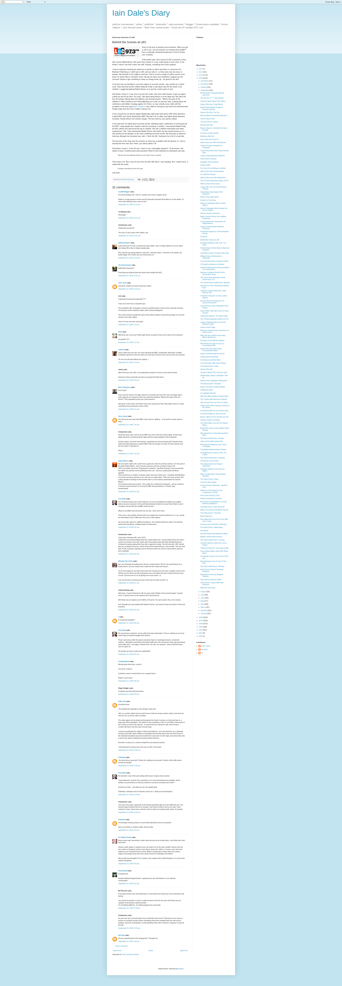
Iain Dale (121, 935)
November (205, 84)
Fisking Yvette (205, 165)
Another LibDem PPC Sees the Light (213, 372)
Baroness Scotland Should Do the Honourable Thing (212, 273)
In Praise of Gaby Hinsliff (209, 133)
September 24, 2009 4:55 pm (128, 864)
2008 (201, 617)
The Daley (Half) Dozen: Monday (212, 566)
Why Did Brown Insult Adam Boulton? (213, 115)
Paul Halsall (122, 871)
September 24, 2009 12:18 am (129, 205)
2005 (201, 627)
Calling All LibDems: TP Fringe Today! (214, 316)
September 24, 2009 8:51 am (128, 654)
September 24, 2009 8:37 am (128, 583)
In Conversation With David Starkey (213, 363)
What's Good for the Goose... (210, 184)
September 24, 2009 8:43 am (128, 623)
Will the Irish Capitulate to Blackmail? (213, 381)
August (203, 592)
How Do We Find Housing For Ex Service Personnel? (212, 302)
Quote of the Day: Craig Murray (211, 104)
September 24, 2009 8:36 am (128, 554)
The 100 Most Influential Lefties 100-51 (214, 181)
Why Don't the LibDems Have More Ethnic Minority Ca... (213, 336)
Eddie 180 (122, 701)
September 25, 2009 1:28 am (128, 941)
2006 (201, 624)
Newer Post (117, 951)
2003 (201, 633)
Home (151, 951)
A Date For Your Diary (208, 200)
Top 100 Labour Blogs (208, 482)
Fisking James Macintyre (209, 357)
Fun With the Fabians (208, 174)
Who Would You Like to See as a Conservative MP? (212, 344)
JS (202, 653)
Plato (120, 332)
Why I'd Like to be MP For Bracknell (213, 142)
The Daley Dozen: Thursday (210, 384)
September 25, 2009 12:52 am (129, 928)
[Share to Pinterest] (153, 179)
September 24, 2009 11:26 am (129, 766)
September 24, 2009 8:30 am (128, 527)
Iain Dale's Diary (141, 12)
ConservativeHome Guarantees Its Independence (212, 222)
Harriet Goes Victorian (208, 159)
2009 (201, 78)
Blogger (181, 969)
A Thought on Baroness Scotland (212, 264)
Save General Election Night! (210, 580)
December (205, 81)
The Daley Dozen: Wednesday (211, 527)
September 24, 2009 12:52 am (129, 276)
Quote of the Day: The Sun (209, 112)
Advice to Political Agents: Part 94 (212, 354)
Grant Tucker (205, 646)
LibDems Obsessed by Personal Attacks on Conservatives (214, 268)
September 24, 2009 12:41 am (129, 236)
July (202, 595)
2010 (201, 75)
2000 (201, 636)
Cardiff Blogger (124, 192)
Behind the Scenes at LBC (209, 240)
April (202, 604)
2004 (201, 630)
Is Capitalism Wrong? (208, 393)
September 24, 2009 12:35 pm (129, 812)
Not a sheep (122, 416)
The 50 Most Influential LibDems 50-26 (214, 319)
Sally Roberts (123, 461)
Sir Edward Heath (124, 837)
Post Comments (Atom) (130, 954)
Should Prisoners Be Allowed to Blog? (214, 534)
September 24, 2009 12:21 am (129, 218)
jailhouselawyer (124, 243)
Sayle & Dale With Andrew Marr (211, 441)
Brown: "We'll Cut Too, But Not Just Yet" (214, 417)
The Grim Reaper (124, 265)
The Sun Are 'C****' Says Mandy (212, 98)
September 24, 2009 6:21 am (128, 409)
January (204, 613)
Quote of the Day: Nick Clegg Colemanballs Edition (210, 350)
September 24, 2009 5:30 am (128, 380)
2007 (201, 621)
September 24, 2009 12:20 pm (129, 795)
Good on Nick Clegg (207, 327)
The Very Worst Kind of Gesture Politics (214, 261)
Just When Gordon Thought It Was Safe (214, 253)
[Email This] (143, 179)
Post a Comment (122, 946)
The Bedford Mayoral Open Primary (213, 449)
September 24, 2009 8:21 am (128, 492)
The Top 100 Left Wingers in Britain (213, 168)
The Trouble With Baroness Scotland (213, 399)
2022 (201, 69)
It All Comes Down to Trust (209, 495)
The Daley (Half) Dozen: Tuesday (212, 540)
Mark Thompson (139, 107)
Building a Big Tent (207, 136)
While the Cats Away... (208, 588)
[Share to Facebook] (150, 179)
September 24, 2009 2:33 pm (128, 830)
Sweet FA (203, 237)
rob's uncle (122, 283)
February (204, 610)
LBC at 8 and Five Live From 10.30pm (214, 402)
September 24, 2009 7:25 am (128, 425)
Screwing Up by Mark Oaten (210, 360)
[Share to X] (148, 179)
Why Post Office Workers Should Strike (214, 396)
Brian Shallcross (206, 516)
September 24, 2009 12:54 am (129, 289)
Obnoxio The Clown (125, 561)
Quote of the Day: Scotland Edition (212, 387)
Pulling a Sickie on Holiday (210, 420)
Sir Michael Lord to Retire (209, 461)
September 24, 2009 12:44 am (129, 258)
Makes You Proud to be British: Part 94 (214, 510)
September (205, 90)
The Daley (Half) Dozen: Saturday (212, 458)
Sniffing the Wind (206, 390)
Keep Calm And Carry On (209, 139)
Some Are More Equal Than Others (213, 101)
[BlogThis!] (145, 179)
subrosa (121, 350)
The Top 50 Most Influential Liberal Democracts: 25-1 (212, 278)
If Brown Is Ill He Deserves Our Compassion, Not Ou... (211, 491)
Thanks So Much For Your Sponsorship (214, 548)
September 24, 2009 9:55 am (128, 681)
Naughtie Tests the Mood (209, 162)
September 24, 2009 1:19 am (128, 325)
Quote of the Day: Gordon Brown (212, 171)
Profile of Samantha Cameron (211, 498)
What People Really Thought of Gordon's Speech (211, 108)
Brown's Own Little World (209, 197)
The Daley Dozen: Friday (209, 366)
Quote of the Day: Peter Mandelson (213, 178)
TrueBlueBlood (123, 661)
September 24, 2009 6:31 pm (128, 884)
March (203, 607)
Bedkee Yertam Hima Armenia (211, 537)
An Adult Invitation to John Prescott (212, 414)
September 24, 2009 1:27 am (128, 342)
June (203, 598)
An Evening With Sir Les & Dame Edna (214, 411)
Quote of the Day (206, 369)
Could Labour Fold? (207, 119)
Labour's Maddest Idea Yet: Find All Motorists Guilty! (213, 323)
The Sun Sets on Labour (209, 122)
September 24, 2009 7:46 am (128, 454)
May (202, 601)
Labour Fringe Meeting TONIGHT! (212, 156)
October (204, 87)
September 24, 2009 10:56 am (129, 750)
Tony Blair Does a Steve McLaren (212, 507)
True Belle (122, 499)
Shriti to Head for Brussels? (210, 213)
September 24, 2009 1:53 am (128, 362)
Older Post (184, 951)
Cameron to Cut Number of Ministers (213, 524)
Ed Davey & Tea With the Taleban (212, 340)
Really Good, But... (207, 125)
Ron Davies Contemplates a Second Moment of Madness (213, 503)
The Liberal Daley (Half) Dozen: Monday (215, 283)
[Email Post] (139, 179)
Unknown (121, 757)
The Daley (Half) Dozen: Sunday (212, 438)
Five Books (204, 531)
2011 (201, 72)
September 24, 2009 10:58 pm (129, 908)
